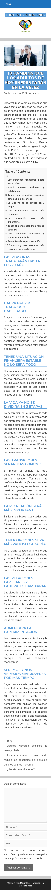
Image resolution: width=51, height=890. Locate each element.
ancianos (37, 745)
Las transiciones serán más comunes (26, 212)
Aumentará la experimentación (24, 241)
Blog (10, 741)
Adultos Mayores (18, 745)
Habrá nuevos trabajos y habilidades (26, 189)
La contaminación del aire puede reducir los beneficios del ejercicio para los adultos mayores (25, 760)
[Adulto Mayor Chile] (25, 26)
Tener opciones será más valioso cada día (26, 227)
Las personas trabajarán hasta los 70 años (26, 181)
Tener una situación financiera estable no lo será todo (26, 197)
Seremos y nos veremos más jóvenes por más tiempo (26, 247)
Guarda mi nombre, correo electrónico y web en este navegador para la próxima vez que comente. (25, 854)
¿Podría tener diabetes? (21, 769)
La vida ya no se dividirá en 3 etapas (26, 204)
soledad (15, 750)
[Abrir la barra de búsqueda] (46, 4)
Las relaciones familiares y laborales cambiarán (26, 235)
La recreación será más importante (26, 220)
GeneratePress (25, 886)
